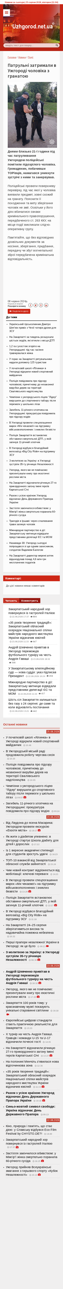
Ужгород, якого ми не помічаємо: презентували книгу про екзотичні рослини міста (29, 473)
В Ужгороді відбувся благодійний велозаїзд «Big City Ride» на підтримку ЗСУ (32, 451)
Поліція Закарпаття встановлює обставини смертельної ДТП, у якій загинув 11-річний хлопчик (30, 439)
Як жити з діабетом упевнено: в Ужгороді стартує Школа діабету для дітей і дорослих (32, 840)
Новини (22, 57)
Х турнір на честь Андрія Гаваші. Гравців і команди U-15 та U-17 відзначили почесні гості (29, 1037)
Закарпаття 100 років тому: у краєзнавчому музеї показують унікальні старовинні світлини (28, 1006)
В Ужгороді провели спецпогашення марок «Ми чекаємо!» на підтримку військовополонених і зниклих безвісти (32, 426)
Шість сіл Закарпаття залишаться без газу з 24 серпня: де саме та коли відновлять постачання (32, 703)
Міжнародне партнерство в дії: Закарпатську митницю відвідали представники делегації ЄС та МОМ (30, 533)
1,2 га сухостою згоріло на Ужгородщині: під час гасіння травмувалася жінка (26, 349)
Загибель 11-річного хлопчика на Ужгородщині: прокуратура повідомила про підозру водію (32, 413)
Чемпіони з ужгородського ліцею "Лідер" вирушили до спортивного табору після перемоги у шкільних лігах (33, 400)
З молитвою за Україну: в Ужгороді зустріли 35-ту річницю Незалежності (32, 956)
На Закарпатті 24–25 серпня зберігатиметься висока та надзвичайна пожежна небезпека (30, 928)
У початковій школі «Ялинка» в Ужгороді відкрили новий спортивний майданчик (31, 372)
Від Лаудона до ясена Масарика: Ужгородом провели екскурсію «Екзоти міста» (29, 826)
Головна (12, 57)
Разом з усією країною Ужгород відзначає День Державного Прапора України (31, 499)
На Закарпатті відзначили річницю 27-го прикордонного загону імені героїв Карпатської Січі (32, 486)
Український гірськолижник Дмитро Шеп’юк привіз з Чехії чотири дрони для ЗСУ (32, 327)
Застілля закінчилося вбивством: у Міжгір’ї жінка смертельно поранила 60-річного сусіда (32, 511)
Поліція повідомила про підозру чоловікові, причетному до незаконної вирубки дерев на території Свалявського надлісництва (29, 772)
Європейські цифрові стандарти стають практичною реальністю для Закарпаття (31, 1024)
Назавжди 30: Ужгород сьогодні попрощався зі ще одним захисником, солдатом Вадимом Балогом (31, 546)
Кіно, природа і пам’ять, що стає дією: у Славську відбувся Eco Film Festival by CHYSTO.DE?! (31, 1129)
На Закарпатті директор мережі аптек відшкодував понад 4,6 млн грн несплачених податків (31, 559)
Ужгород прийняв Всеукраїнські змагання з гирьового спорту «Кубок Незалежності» (32, 1170)
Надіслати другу (19, 311)
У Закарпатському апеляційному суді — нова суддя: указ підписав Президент (32, 672)
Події (30, 57)
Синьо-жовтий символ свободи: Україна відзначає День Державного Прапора (30, 1110)
